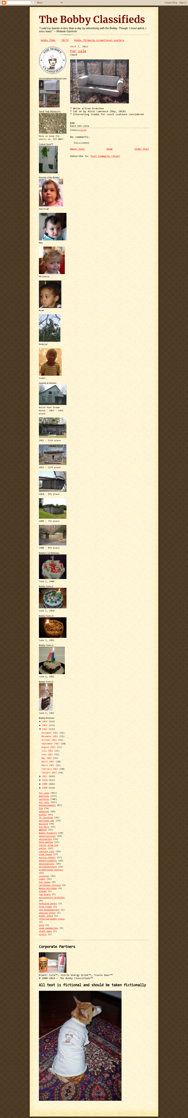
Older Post (141, 149)
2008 (45, 788)
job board (44, 894)
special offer (47, 913)
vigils (43, 934)
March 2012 (48, 765)
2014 (45, 722)
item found (45, 854)
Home (110, 149)
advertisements (48, 861)
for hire (44, 827)
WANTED (43, 830)
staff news (45, 931)
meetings (44, 796)
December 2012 (50, 733)
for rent (44, 802)
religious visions (50, 885)
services (44, 799)
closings (44, 876)
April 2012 (48, 762)
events (43, 815)
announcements (47, 805)
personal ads (46, 821)
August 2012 (49, 747)
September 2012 (51, 744)
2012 (45, 729)
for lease (44, 882)
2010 (45, 780)
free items (45, 907)
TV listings (46, 818)
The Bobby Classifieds (92, 19)
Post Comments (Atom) (105, 156)
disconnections (48, 867)
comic (42, 879)
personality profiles (52, 898)
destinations (46, 864)
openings (44, 812)
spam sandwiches (48, 928)
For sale (78, 51)
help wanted (46, 842)
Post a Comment (81, 143)
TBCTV (65, 40)
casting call (46, 852)
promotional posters (51, 870)
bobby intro (46, 916)
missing (43, 824)
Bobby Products (48, 833)
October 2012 (49, 740)
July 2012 (47, 751)
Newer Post (77, 149)
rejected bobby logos (52, 919)
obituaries (45, 839)
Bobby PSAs (48, 40)
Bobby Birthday (48, 888)
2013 (45, 725)
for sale (44, 793)
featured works (48, 904)
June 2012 (47, 755)
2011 (45, 776)
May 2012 (47, 758)
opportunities (47, 836)
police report (47, 858)
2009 (45, 784)
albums (43, 891)
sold (41, 925)
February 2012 (50, 769)
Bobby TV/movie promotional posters (99, 40)
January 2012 (49, 773)
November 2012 (50, 736)
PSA (41, 808)
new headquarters (49, 910)
